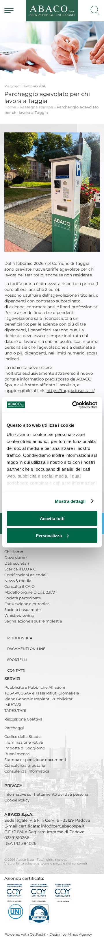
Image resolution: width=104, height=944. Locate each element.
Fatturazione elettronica (27, 603)
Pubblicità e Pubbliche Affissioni (34, 687)
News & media (17, 580)
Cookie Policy (16, 800)
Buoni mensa (17, 753)
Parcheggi (14, 727)
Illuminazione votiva (23, 742)
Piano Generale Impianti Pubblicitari (39, 699)
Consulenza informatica (26, 771)
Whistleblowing (19, 615)
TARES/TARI (15, 710)
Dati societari (16, 563)
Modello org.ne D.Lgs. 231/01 (30, 592)
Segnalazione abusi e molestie (33, 621)
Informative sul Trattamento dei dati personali (47, 794)
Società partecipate (22, 598)
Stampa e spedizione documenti (35, 759)
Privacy (13, 785)
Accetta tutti (52, 518)
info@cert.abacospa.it (63, 826)
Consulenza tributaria (24, 765)
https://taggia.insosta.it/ (70, 390)
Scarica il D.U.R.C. (20, 569)
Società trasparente (22, 609)
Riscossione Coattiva (23, 719)
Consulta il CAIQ (19, 586)
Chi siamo (13, 551)
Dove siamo (15, 557)
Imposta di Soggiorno (24, 748)
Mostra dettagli (70, 500)
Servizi (12, 678)
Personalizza (49, 535)
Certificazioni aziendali (26, 574)
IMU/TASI (12, 704)
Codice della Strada (22, 736)
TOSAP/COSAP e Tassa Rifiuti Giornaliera (41, 693)
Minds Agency (80, 934)
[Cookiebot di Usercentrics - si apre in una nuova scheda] (73, 405)
